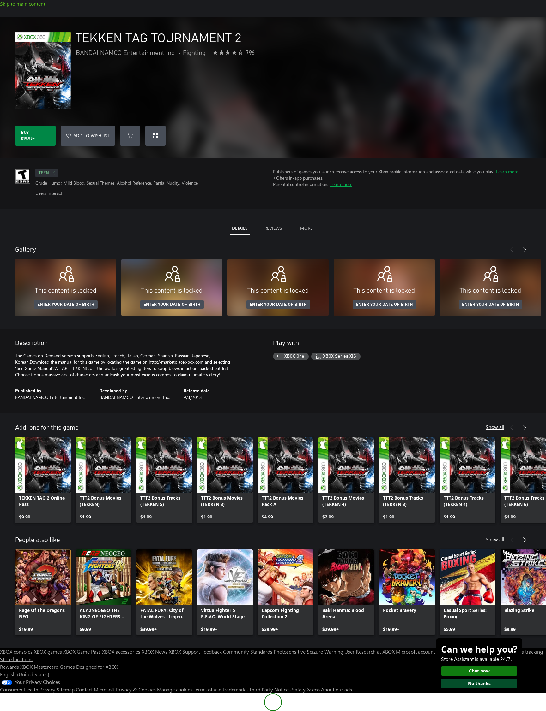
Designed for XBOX (97, 666)
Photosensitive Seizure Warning (308, 651)
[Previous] (512, 249)
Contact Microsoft (95, 689)
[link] (43, 480)
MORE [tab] (306, 228)
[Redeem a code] (155, 136)
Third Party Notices (270, 689)
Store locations (16, 659)
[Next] (524, 249)
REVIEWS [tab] (273, 228)
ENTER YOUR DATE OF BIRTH (65, 304)
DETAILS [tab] (239, 228)
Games (67, 666)
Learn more (507, 172)
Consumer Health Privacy (27, 689)
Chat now (479, 671)
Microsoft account (415, 651)
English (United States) (24, 674)
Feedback (211, 651)
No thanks (479, 683)
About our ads (336, 689)
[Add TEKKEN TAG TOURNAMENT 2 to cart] (130, 136)
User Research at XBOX (370, 651)
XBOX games (48, 651)
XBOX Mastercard (39, 666)
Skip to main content (22, 3)
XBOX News (154, 651)
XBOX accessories (121, 651)
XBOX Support (184, 651)
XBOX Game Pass (82, 651)
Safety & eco (306, 689)
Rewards (9, 666)
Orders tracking (526, 651)
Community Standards (247, 651)
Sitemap (66, 689)
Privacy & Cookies (136, 689)
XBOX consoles (16, 651)
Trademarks (235, 689)
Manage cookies (174, 689)
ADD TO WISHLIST (91, 136)
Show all (495, 427)
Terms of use (207, 689)
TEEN (44, 173)
